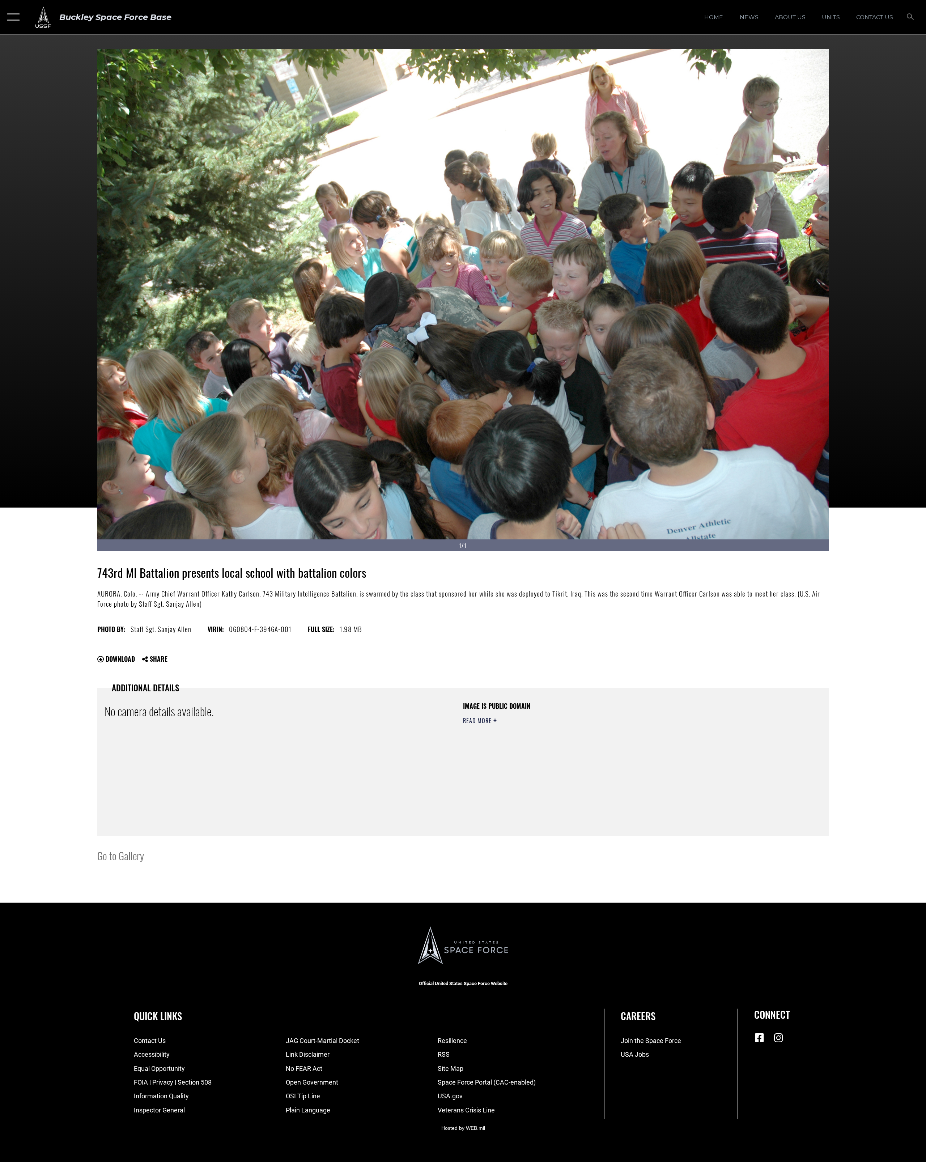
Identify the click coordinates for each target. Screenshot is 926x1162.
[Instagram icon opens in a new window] (778, 1037)
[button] (12, 17)
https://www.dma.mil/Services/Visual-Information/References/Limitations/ (548, 756)
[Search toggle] (910, 17)
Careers (638, 1016)
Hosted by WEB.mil (463, 1128)
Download (119, 658)
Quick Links (158, 1016)
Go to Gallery (120, 855)
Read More (478, 720)
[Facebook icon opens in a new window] (759, 1037)
